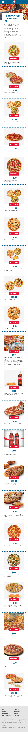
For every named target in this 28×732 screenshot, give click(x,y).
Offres (3, 709)
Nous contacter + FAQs (6, 715)
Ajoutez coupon (14, 59)
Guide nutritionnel (17, 715)
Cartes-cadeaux (17, 709)
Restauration (4, 711)
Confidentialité (5, 713)
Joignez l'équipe (17, 711)
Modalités (16, 713)
